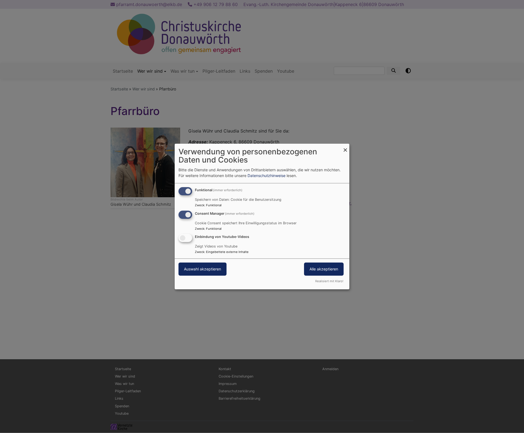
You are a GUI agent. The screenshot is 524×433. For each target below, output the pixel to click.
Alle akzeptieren (323, 269)
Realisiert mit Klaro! (329, 281)
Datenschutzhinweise (266, 175)
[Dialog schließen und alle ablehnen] (345, 147)
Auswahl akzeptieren (202, 269)
